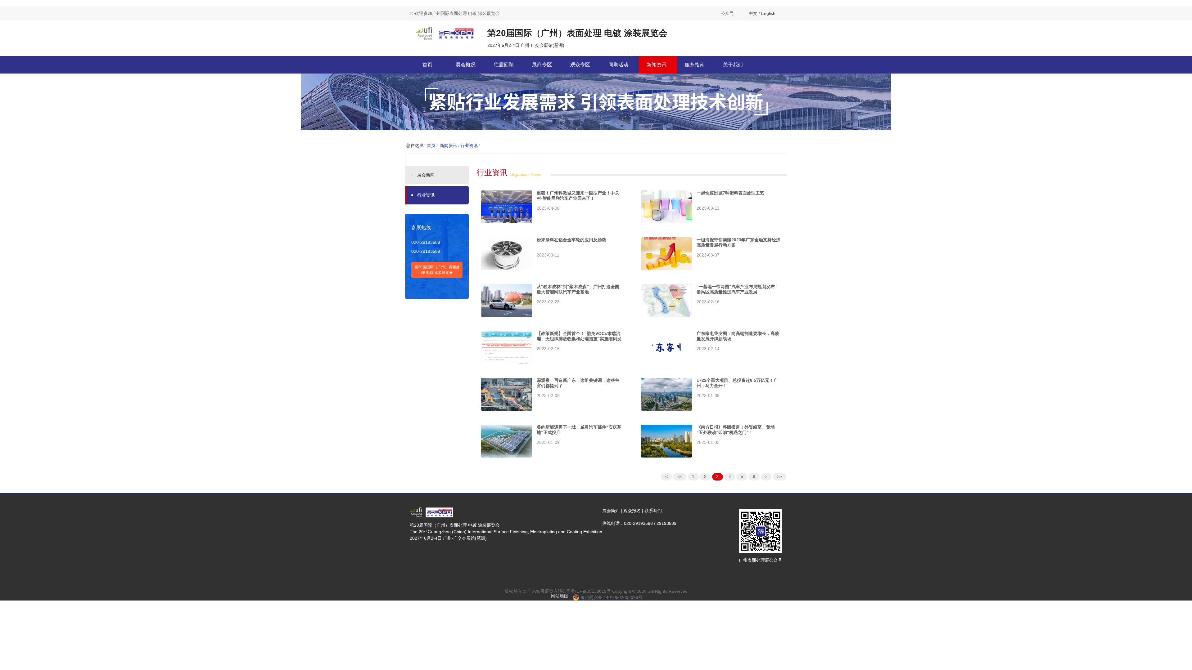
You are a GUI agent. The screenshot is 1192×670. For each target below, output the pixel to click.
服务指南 (695, 64)
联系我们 (653, 510)
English (768, 13)
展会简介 (611, 510)
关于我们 (733, 64)
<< (679, 476)
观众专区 (580, 64)
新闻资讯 (656, 64)
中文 (753, 13)
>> (779, 476)
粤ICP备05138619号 (591, 591)
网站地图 (559, 595)
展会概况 (466, 64)
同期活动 (618, 64)
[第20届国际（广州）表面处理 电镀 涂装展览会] (445, 32)
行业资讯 (469, 145)
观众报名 (632, 510)
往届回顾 (504, 64)
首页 (427, 64)
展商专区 (542, 64)
